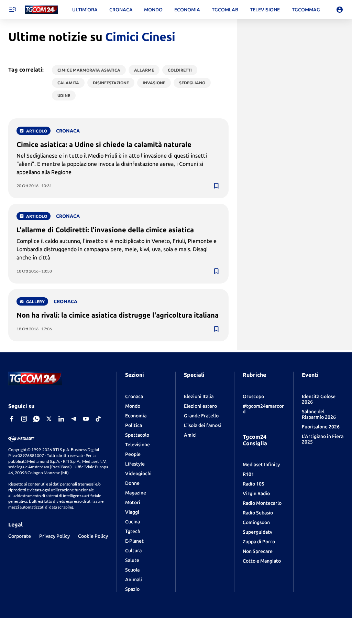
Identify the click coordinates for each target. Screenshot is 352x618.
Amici (190, 435)
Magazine (135, 493)
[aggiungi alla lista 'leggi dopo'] (216, 186)
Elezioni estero (200, 406)
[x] (48, 418)
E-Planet (134, 541)
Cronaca (134, 396)
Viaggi (132, 512)
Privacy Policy (54, 536)
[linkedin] (61, 418)
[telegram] (73, 418)
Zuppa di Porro (259, 541)
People (133, 454)
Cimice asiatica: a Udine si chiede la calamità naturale (103, 144)
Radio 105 (253, 484)
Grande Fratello (201, 415)
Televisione (137, 444)
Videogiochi (138, 473)
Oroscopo (253, 396)
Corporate (19, 536)
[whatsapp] (36, 418)
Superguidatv (257, 532)
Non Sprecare (258, 551)
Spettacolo (137, 435)
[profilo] (339, 10)
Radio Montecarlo (262, 503)
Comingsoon (256, 522)
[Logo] (41, 10)
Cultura (133, 550)
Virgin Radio (256, 493)
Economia (135, 415)
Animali (133, 579)
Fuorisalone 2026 (321, 426)
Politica (133, 425)
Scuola (132, 570)
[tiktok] (98, 418)
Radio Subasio (258, 512)
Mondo (132, 406)
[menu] (12, 10)
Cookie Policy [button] (93, 536)
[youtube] (85, 418)
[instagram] (24, 418)
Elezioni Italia (198, 396)
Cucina (132, 521)
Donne (132, 483)
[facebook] (11, 418)
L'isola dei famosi (202, 425)
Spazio (132, 589)
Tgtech (132, 531)
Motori (132, 502)
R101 (248, 474)
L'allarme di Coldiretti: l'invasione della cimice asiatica (105, 230)
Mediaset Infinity (261, 464)
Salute (132, 560)
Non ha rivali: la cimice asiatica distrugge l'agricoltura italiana (117, 315)
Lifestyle (135, 464)
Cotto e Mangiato (262, 561)
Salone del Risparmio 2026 (319, 414)
